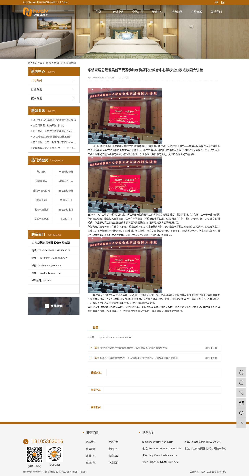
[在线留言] (241, 413)
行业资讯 (36, 89)
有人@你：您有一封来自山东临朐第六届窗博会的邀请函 (55, 142)
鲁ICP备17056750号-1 (34, 471)
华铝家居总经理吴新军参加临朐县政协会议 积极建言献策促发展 (133, 347)
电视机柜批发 (41, 209)
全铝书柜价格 (41, 219)
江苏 (203, 471)
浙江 (224, 471)
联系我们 (216, 11)
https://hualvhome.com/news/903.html (115, 337)
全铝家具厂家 (66, 181)
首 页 (48, 62)
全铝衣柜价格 (66, 190)
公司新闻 (71, 62)
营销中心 (91, 455)
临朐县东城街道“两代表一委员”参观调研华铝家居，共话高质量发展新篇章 (139, 357)
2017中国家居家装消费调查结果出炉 (52, 136)
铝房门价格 (41, 200)
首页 (98, 11)
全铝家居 (137, 11)
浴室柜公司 (66, 219)
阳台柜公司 (41, 181)
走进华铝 (118, 11)
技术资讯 (36, 98)
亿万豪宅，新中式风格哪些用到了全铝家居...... (55, 131)
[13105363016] (241, 392)
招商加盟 (177, 11)
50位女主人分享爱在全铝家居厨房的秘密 (54, 119)
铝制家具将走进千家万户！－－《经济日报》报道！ (55, 148)
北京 (219, 471)
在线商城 (196, 11)
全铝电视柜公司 (41, 190)
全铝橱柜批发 (66, 209)
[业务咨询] (241, 372)
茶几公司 (41, 171)
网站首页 (91, 441)
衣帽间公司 (66, 200)
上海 (214, 471)
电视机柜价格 (66, 171)
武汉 (208, 471)
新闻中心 (157, 11)
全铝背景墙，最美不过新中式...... (50, 125)
